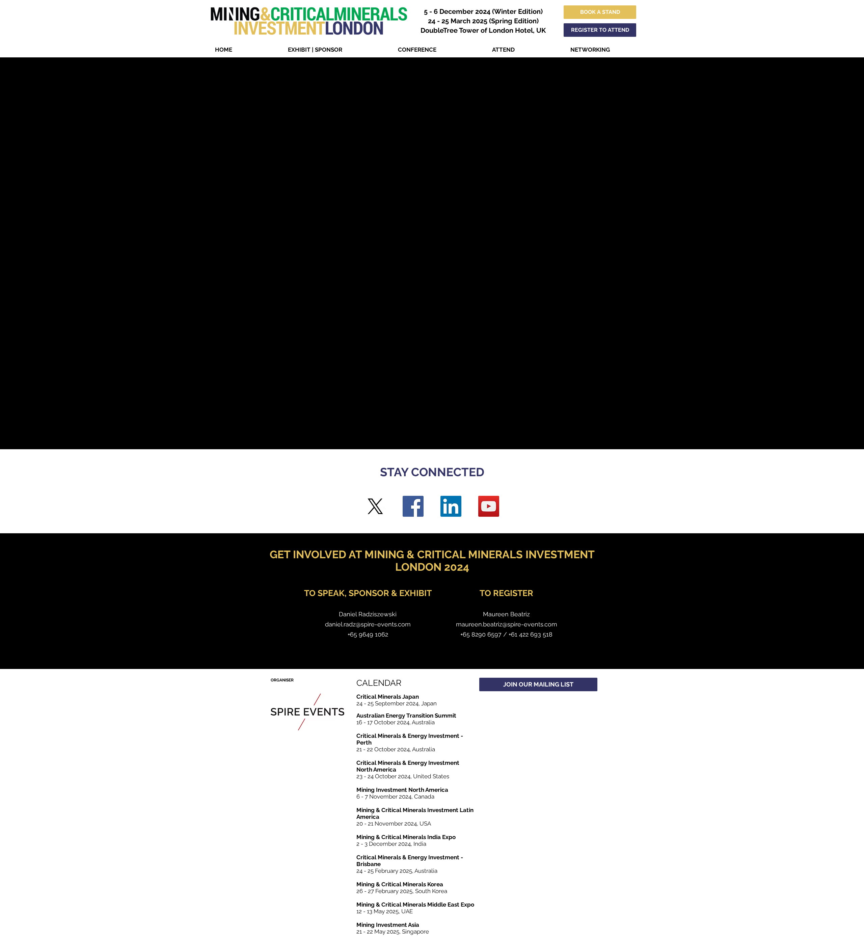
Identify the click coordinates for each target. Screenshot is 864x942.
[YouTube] (488, 506)
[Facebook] (413, 506)
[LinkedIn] (450, 506)
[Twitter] (375, 506)
